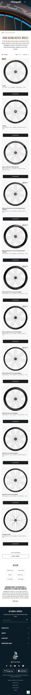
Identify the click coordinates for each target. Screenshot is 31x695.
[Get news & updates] (27, 619)
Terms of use (15, 682)
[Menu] (2, 2)
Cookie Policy (15, 685)
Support (5, 638)
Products (5, 628)
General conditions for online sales (15, 680)
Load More (15, 556)
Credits (15, 690)
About (4, 633)
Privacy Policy (15, 687)
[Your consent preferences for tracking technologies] (28, 692)
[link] (29, 2)
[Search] (25, 2)
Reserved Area (7, 643)
